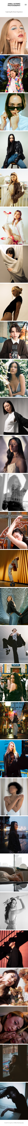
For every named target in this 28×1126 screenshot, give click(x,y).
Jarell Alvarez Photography (14, 5)
